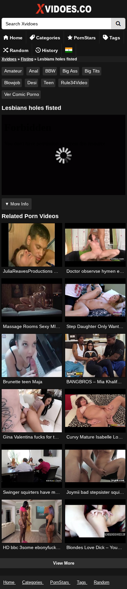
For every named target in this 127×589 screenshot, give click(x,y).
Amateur (13, 70)
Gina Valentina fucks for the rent (36, 436)
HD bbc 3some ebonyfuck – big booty (41, 547)
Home (15, 37)
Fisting (27, 59)
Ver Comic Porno (21, 94)
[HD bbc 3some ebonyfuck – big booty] (31, 521)
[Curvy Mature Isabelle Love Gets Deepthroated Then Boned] (95, 411)
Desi (31, 82)
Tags (114, 37)
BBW (50, 70)
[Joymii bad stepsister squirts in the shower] (95, 466)
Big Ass (70, 70)
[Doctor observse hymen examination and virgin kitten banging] (95, 245)
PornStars (84, 37)
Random (18, 50)
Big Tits (92, 70)
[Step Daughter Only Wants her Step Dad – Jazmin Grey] (95, 300)
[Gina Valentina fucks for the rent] (31, 411)
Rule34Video (74, 82)
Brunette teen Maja (22, 381)
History (49, 50)
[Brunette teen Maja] (31, 355)
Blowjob (12, 82)
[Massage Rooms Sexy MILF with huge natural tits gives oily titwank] (31, 300)
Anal (33, 70)
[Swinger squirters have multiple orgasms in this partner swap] (31, 466)
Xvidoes (9, 59)
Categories (47, 37)
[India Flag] (69, 50)
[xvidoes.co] (63, 13)
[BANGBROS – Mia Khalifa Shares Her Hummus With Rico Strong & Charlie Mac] (95, 355)
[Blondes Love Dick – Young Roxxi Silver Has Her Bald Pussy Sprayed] (95, 521)
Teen (49, 82)
